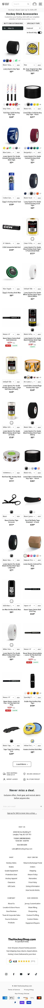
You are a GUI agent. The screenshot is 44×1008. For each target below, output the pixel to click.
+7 (19, 61)
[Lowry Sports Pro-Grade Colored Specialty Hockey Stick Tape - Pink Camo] (13, 148)
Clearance (11, 882)
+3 (19, 148)
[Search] (28, 4)
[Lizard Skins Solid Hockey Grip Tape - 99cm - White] (25, 104)
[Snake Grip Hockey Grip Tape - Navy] (34, 693)
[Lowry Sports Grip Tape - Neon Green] (16, 61)
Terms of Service (14, 990)
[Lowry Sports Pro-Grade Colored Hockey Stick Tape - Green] (34, 148)
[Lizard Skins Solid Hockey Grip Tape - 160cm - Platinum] (32, 468)
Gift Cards (11, 886)
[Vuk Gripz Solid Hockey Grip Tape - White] (4, 104)
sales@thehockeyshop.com (22, 849)
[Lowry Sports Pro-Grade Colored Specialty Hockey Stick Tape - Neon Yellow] (4, 148)
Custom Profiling (33, 915)
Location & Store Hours (11, 907)
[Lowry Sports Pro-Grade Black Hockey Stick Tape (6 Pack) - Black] (32, 330)
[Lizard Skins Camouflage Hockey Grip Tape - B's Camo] (28, 377)
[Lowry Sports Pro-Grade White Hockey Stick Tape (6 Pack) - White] (11, 423)
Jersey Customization (32, 903)
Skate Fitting (32, 907)
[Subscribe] (40, 806)
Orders (32, 867)
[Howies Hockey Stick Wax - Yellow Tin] (32, 741)
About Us (11, 903)
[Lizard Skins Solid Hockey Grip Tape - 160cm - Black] (26, 468)
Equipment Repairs (33, 923)
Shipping (32, 871)
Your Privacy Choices (22, 993)
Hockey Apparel (11, 878)
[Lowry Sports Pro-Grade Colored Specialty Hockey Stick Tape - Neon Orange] (7, 148)
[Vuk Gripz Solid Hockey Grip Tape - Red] (10, 104)
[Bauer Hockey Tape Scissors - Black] (11, 512)
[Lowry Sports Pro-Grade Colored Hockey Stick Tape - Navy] (31, 148)
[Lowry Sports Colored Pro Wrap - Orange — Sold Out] (37, 556)
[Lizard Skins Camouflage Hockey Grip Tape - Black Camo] (25, 377)
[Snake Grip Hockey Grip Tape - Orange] (28, 693)
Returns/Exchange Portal (33, 863)
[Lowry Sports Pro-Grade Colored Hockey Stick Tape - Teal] (37, 148)
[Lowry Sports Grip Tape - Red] (10, 61)
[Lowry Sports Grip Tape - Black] (7, 61)
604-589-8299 (22, 845)
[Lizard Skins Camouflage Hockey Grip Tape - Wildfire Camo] (31, 377)
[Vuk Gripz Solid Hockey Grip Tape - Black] (7, 104)
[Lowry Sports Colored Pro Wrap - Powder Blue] (34, 556)
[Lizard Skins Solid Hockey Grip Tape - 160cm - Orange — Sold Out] (38, 468)
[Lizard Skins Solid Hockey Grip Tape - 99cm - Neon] (37, 104)
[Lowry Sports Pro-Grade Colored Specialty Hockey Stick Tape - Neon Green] (10, 148)
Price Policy (33, 882)
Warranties (33, 878)
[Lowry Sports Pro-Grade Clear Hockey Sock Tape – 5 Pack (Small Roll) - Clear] (32, 239)
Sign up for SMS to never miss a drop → (22, 813)
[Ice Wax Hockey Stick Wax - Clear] (11, 601)
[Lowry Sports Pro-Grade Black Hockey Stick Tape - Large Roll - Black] (11, 556)
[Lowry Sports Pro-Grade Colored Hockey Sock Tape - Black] (31, 193)
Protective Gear (11, 874)
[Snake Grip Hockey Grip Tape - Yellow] (31, 693)
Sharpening (32, 911)
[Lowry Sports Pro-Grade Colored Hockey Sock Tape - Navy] (25, 193)
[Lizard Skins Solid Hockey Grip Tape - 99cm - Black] (28, 104)
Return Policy (33, 874)
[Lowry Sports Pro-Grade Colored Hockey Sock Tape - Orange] (37, 193)
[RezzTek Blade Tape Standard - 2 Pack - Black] (31, 512)
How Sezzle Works (33, 890)
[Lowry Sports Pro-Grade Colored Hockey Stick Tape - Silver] (25, 148)
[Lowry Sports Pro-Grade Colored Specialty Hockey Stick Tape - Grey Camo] (16, 148)
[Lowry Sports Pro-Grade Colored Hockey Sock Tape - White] (28, 193)
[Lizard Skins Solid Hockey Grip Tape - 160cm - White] (29, 468)
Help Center (33, 857)
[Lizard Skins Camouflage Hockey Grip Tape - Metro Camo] (34, 377)
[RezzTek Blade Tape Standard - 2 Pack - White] (34, 512)
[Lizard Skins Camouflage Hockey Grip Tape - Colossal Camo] (37, 377)
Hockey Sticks (11, 863)
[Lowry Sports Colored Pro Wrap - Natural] (25, 556)
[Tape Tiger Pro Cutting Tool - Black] (11, 741)
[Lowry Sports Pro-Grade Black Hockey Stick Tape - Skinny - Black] (32, 423)
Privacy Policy (29, 990)
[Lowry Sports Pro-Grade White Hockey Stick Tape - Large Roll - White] (11, 645)
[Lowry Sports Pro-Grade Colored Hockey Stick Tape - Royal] (28, 148)
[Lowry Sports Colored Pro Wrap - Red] (28, 556)
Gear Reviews (11, 911)
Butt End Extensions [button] (13, 23)
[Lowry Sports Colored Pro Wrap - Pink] (31, 556)
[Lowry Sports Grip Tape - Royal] (4, 61)
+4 (40, 693)
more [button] (33, 19)
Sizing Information (33, 886)
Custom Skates (32, 919)
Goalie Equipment (11, 871)
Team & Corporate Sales (11, 915)
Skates (11, 867)
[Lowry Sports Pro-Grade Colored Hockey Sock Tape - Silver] (34, 193)
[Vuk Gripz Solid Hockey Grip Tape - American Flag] (16, 104)
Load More (21, 764)
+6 (19, 104)
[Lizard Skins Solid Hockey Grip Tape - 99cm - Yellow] (34, 104)
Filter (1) (11, 28)
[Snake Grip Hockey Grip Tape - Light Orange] (37, 693)
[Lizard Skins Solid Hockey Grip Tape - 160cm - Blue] (35, 468)
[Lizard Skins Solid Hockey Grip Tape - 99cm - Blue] (31, 104)
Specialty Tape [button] (33, 23)
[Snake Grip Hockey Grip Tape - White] (25, 693)
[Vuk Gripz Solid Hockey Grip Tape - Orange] (13, 104)
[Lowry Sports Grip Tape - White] (13, 61)
